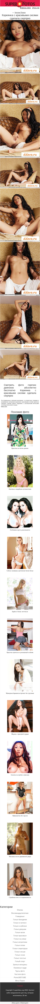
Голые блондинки (20, 920)
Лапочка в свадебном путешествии (20, 489)
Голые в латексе (19, 923)
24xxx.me (35, 8)
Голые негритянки (20, 942)
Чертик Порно (20, 13)
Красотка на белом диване (20, 448)
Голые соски (20, 955)
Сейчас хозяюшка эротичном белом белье (20, 571)
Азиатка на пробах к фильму (20, 775)
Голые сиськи (20, 952)
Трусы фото (20, 971)
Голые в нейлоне (20, 926)
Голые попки (20, 945)
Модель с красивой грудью (20, 734)
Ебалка (20, 910)
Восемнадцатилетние (19, 913)
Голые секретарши (20, 948)
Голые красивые (20, 936)
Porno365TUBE (20, 977)
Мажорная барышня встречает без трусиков (20, 693)
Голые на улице (20, 939)
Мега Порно (20, 981)
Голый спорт (20, 961)
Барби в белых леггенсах (20, 611)
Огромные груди (20, 968)
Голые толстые (20, 958)
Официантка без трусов (20, 816)
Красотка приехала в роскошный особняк (20, 652)
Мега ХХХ (4, 406)
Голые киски (20, 932)
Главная (20, 986)
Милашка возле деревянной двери (20, 856)
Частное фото (19, 974)
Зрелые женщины (20, 965)
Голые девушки (20, 929)
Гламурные (19, 916)
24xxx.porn (15, 1003)
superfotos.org (19, 990)
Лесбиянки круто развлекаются (20, 530)
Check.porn (24, 1003)
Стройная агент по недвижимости (20, 897)
